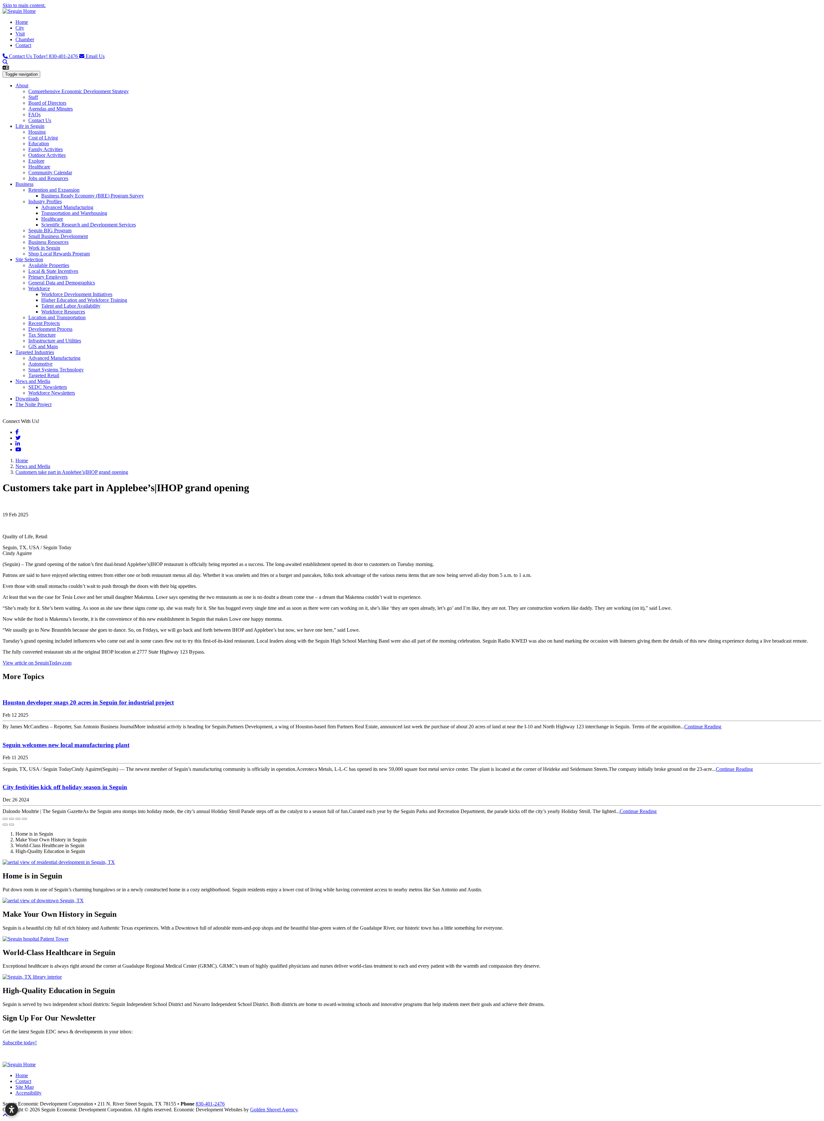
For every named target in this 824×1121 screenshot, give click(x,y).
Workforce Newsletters (51, 393)
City (19, 28)
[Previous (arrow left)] (5, 825)
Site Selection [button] (29, 259)
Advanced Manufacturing (67, 207)
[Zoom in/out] (24, 819)
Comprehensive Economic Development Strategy (78, 91)
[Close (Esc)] (5, 819)
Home (21, 22)
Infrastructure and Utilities (54, 340)
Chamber (24, 39)
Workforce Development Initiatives (76, 294)
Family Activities (45, 149)
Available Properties (48, 265)
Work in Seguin (44, 248)
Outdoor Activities (47, 155)
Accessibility (28, 1093)
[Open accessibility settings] (11, 1109)
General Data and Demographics (61, 282)
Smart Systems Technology (56, 369)
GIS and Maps (43, 346)
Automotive (40, 364)
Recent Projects (44, 323)
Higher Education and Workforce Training (84, 300)
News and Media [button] (32, 381)
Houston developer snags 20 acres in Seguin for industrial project (88, 702)
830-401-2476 (44, 56)
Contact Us (39, 120)
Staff (33, 97)
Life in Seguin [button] (29, 126)
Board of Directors (47, 103)
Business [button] (24, 184)
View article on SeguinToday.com (37, 663)
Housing (37, 132)
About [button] (21, 85)
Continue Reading (702, 726)
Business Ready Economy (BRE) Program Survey (92, 195)
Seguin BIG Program (49, 230)
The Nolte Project (33, 404)
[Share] (11, 819)
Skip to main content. (24, 5)
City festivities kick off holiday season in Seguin (65, 787)
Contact (23, 45)
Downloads (27, 398)
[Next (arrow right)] (11, 825)
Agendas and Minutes (50, 108)
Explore (36, 161)
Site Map (24, 1087)
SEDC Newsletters (47, 387)
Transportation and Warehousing (74, 213)
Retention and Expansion (54, 190)
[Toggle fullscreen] (18, 819)
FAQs (34, 114)
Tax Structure (42, 335)
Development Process (50, 329)
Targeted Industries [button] (34, 352)
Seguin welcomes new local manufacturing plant (66, 745)
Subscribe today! (20, 1042)
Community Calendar (50, 172)
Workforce (39, 288)
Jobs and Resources (48, 178)
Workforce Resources (63, 311)
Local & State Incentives (53, 271)
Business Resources (48, 242)
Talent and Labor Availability (70, 306)
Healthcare (39, 166)
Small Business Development (58, 236)
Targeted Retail (43, 375)
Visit (20, 33)
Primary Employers (48, 277)
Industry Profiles (45, 201)
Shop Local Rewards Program (59, 253)
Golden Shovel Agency (273, 1109)
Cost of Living (43, 137)
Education (38, 143)
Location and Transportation (57, 317)
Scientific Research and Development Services (88, 224)
